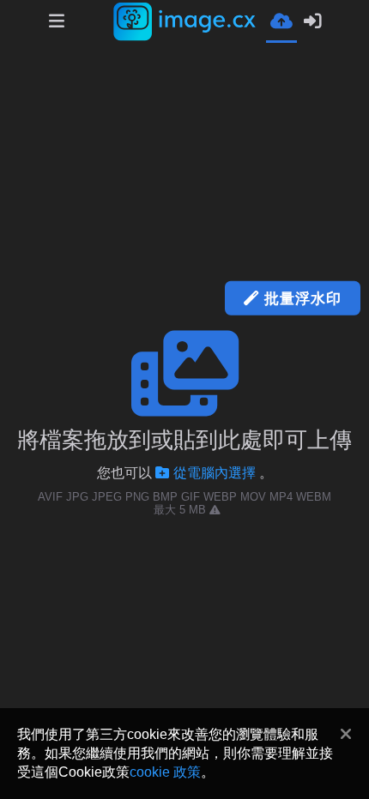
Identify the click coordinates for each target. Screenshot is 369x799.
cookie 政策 (165, 771)
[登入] (312, 21)
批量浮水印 (300, 298)
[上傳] (281, 20)
